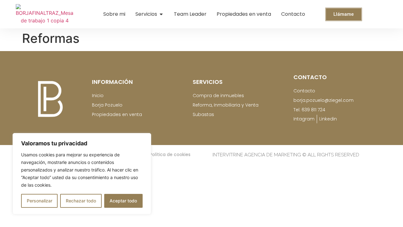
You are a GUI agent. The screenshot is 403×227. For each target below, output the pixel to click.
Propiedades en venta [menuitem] (244, 14)
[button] (161, 14)
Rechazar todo (81, 200)
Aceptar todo (123, 200)
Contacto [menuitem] (293, 14)
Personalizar (39, 200)
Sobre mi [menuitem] (114, 14)
